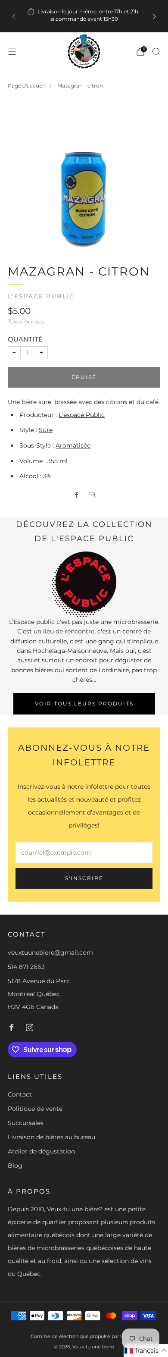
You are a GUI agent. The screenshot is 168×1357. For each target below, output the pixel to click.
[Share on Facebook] (76, 494)
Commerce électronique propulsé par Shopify (84, 1336)
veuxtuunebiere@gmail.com (50, 952)
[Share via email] (91, 494)
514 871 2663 (26, 967)
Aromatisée (73, 445)
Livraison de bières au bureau (51, 1137)
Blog (15, 1165)
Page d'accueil (26, 85)
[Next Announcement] (154, 16)
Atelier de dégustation (41, 1151)
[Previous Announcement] (14, 16)
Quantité (25, 339)
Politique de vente (35, 1109)
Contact (20, 1094)
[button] (146, 1350)
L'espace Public (41, 296)
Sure (46, 430)
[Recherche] (156, 51)
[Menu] (12, 51)
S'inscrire (84, 878)
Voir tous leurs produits (84, 703)
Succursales (26, 1123)
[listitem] (84, 16)
